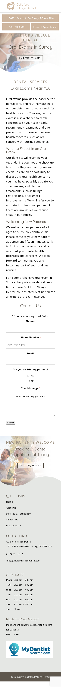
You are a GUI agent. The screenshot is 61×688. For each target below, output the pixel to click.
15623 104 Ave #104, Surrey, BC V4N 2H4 (30, 18)
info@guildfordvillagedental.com (23, 560)
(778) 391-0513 (16, 26)
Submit (10, 422)
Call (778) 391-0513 (29, 58)
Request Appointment (45, 26)
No (32, 380)
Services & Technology (18, 513)
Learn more (12, 634)
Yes (32, 375)
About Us (11, 507)
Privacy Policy (13, 525)
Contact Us (12, 519)
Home (9, 501)
